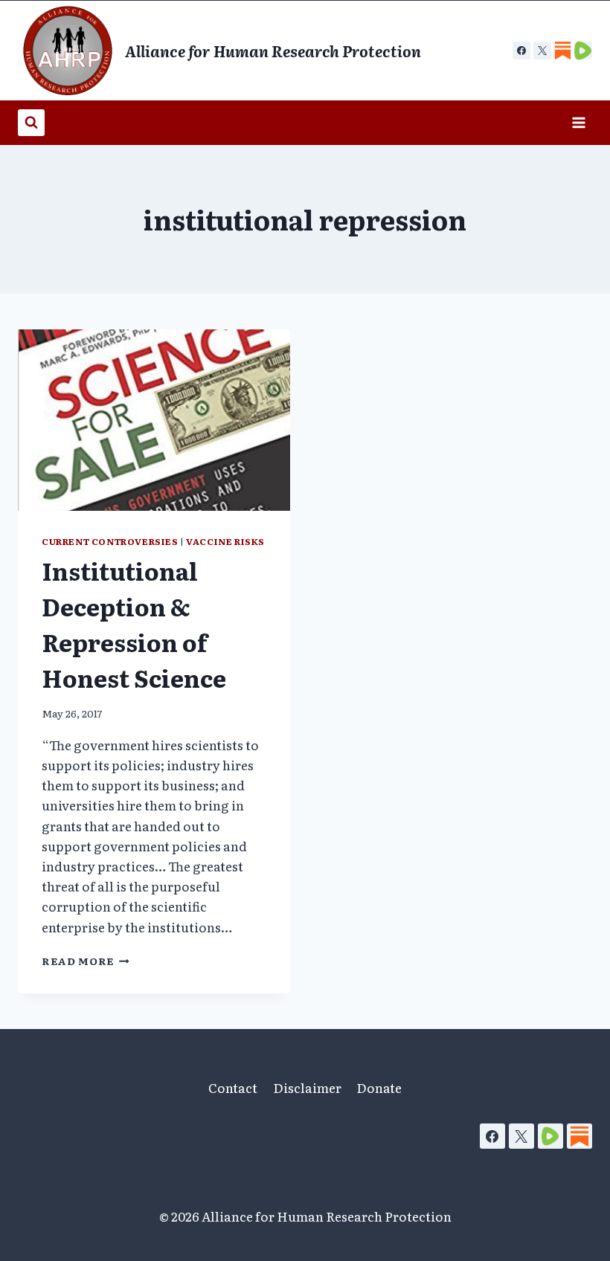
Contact (232, 1087)
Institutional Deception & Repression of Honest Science (134, 623)
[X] (542, 50)
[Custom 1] (562, 50)
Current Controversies (110, 541)
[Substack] (579, 1136)
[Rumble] (550, 1136)
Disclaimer (307, 1087)
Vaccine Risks (225, 541)
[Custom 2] (583, 50)
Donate (379, 1087)
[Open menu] (578, 122)
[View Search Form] (31, 122)
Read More (85, 960)
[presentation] (154, 420)
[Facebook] (521, 50)
